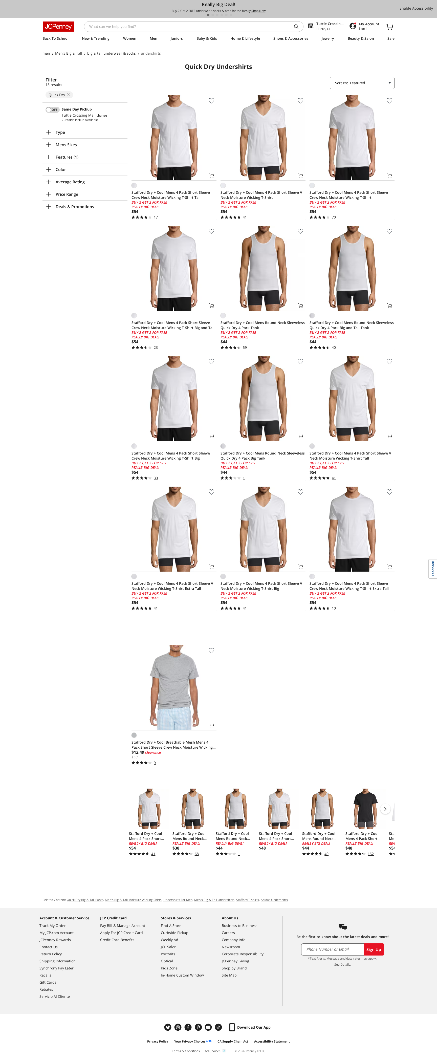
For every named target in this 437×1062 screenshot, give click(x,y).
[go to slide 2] (212, 15)
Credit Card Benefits (117, 939)
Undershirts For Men (177, 900)
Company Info (233, 939)
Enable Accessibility (416, 8)
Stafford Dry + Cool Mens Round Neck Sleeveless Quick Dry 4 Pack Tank (263, 325)
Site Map (229, 975)
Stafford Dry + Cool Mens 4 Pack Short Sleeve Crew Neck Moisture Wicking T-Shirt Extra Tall (349, 586)
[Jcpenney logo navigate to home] (58, 26)
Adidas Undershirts (274, 900)
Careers (228, 932)
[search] (298, 26)
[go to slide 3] (217, 15)
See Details (342, 964)
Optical (167, 961)
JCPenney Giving (235, 961)
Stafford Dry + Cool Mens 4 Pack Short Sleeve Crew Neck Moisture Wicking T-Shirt (349, 195)
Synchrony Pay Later (56, 968)
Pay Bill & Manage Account (122, 925)
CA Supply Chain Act (232, 1041)
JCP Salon (169, 946)
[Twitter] (168, 1027)
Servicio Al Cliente (54, 996)
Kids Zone (169, 968)
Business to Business (239, 925)
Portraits (168, 953)
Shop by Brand (234, 968)
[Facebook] (189, 1027)
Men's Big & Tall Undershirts (214, 900)
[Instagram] (178, 1027)
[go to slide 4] (222, 15)
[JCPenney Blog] (219, 1027)
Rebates (46, 989)
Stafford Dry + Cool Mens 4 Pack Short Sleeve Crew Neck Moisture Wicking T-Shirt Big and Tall (173, 325)
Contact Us (48, 946)
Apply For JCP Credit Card (121, 932)
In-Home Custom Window (182, 975)
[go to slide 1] (208, 15)
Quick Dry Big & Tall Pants (85, 900)
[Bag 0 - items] (389, 26)
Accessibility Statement (272, 1041)
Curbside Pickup (174, 932)
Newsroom (231, 946)
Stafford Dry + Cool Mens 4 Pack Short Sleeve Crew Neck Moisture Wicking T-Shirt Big (171, 456)
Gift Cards (47, 982)
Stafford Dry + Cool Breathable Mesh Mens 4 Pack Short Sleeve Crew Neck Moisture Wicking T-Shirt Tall (172, 745)
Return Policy (50, 953)
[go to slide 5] (226, 15)
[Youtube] (209, 1027)
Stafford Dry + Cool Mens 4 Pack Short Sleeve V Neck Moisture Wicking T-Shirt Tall (350, 456)
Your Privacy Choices (189, 1041)
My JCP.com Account (56, 932)
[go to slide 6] (231, 15)
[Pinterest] (199, 1027)
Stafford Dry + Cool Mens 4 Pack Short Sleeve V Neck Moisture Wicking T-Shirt (261, 195)
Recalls (45, 975)
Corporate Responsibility (243, 953)
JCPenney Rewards (55, 939)
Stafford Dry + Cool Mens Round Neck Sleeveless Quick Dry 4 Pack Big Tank (263, 456)
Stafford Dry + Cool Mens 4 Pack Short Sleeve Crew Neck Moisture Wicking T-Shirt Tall (171, 195)
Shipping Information (57, 961)
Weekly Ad (169, 939)
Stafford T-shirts (247, 900)
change (102, 116)
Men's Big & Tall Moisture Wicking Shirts (133, 900)
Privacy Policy (157, 1041)
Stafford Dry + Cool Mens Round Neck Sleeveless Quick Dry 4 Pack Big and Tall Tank (352, 325)
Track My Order (52, 925)
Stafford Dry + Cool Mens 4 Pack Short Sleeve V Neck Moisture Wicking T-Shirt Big (261, 586)
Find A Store (171, 925)
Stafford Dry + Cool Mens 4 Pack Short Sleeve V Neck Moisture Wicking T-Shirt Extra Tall (172, 586)
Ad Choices (213, 1051)
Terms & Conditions (186, 1051)
